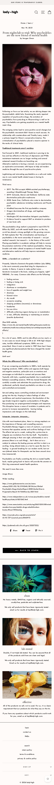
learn (30, 23)
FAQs (27, 736)
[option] (27, 2)
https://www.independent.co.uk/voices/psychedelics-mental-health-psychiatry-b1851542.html (26, 498)
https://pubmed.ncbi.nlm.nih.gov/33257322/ (20, 525)
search (27, 745)
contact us (27, 732)
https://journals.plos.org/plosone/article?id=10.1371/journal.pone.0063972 (19, 516)
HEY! (27, 775)
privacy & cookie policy (27, 758)
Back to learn (29, 550)
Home (23, 23)
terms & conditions (27, 754)
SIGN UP (27, 767)
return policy (27, 750)
